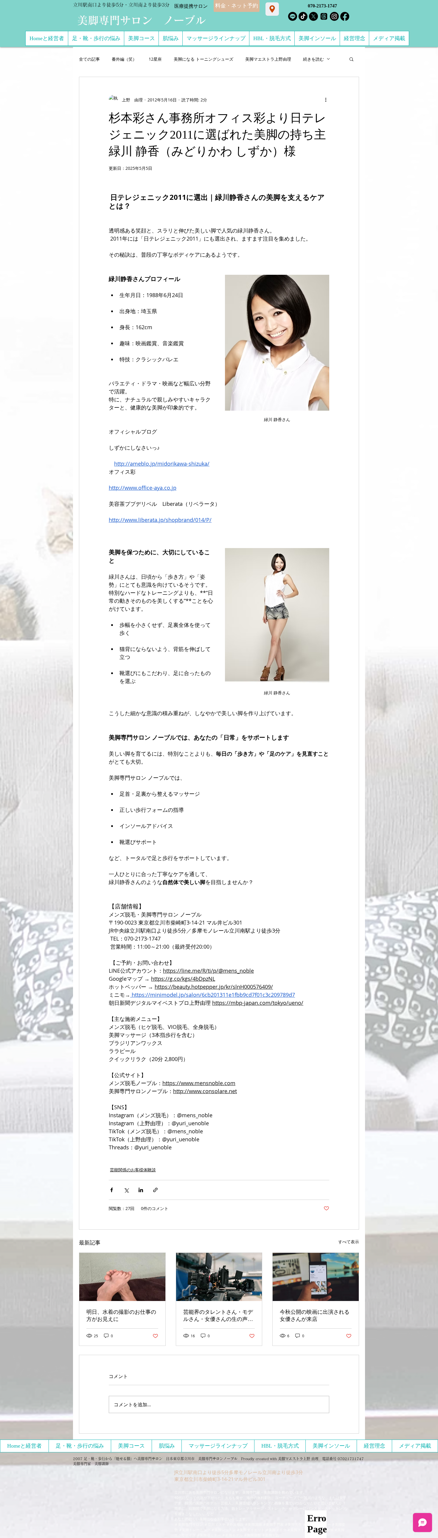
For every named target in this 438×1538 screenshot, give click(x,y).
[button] (351, 59)
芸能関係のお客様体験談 (133, 1170)
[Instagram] (334, 16)
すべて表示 (348, 1241)
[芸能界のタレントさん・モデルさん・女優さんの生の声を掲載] (219, 1277)
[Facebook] (344, 16)
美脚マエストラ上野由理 (268, 59)
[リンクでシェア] (155, 1190)
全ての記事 (89, 59)
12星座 (155, 59)
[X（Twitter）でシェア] (126, 1190)
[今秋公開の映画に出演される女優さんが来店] (316, 1277)
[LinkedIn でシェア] (141, 1190)
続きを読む (313, 59)
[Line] (292, 16)
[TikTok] (303, 16)
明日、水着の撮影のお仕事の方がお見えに (121, 1315)
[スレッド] (323, 16)
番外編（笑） (124, 59)
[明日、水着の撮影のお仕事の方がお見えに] (122, 1277)
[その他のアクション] (325, 99)
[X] (313, 16)
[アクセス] (272, 9)
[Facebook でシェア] (111, 1190)
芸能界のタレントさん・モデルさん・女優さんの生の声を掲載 (218, 1316)
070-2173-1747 (322, 5)
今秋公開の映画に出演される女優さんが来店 (315, 1315)
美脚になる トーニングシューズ (203, 59)
